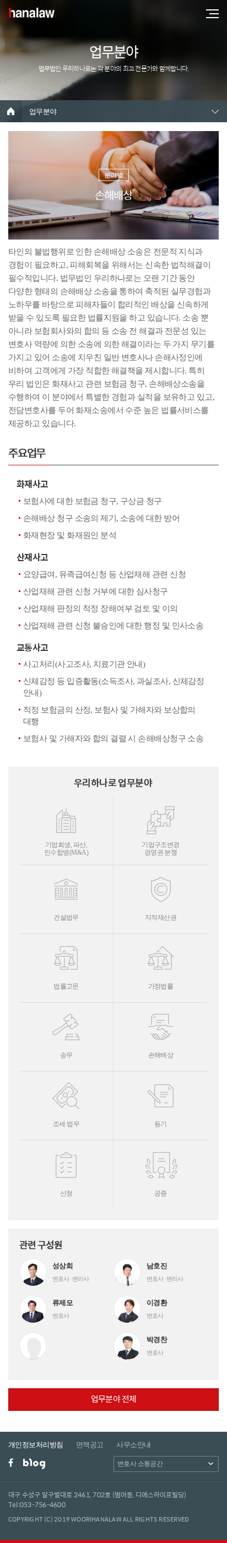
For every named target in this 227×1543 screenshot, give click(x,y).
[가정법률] (161, 954)
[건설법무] (66, 885)
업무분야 (43, 111)
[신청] (66, 1161)
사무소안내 (133, 1445)
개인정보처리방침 (35, 1445)
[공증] (161, 1161)
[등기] (161, 1092)
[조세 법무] (66, 1092)
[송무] (66, 1023)
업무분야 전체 (114, 1398)
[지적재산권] (161, 885)
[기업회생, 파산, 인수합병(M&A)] (66, 816)
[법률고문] (66, 954)
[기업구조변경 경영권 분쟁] (161, 816)
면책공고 (90, 1445)
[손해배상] (161, 1023)
